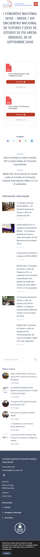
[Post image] (8, 206)
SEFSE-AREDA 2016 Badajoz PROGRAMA (18, 107)
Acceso (7, 507)
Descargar (19, 82)
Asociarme (9, 518)
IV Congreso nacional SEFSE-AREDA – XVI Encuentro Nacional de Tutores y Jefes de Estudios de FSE (25, 209)
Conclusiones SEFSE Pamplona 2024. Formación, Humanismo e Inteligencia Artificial (24, 438)
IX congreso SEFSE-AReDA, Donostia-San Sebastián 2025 (24, 403)
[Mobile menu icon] (36, 4)
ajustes (29, 545)
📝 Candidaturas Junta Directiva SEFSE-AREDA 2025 (22, 425)
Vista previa (19, 87)
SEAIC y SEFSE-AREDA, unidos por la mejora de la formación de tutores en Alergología (24, 377)
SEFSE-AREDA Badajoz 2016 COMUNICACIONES (18, 75)
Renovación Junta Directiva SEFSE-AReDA (23, 414)
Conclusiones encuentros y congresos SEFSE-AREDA (27, 254)
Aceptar (6, 553)
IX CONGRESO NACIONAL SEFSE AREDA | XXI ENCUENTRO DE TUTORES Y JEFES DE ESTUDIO (24, 390)
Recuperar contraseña (13, 512)
